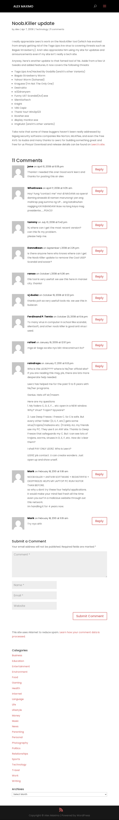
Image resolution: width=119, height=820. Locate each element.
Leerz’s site (98, 144)
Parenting (18, 732)
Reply (99, 169)
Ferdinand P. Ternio (40, 316)
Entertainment (21, 666)
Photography (20, 743)
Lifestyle (17, 710)
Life (14, 704)
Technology (41, 29)
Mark (30, 471)
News (15, 726)
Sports (16, 759)
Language (18, 699)
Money (16, 715)
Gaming (17, 682)
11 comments (57, 29)
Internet (17, 693)
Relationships (20, 753)
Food (15, 677)
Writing (16, 781)
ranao (31, 273)
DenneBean (35, 248)
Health (16, 688)
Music (15, 721)
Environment (20, 672)
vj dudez (33, 295)
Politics (16, 748)
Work (15, 775)
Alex (17, 29)
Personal (17, 737)
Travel (16, 770)
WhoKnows (34, 188)
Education (18, 661)
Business (17, 655)
